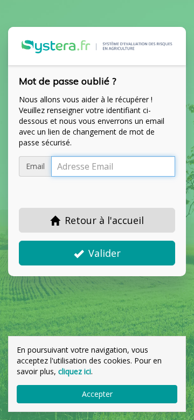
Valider (104, 253)
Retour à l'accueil (104, 220)
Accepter (97, 394)
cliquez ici (74, 371)
